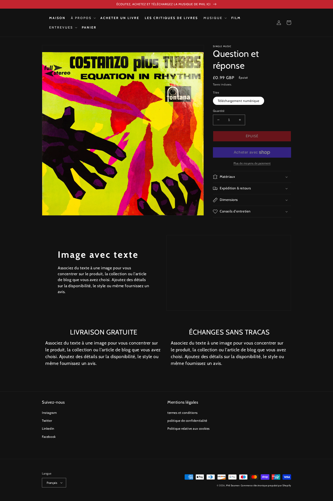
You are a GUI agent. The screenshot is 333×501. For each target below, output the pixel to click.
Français (52, 482)
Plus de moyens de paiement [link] (252, 163)
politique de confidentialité (187, 421)
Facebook (49, 437)
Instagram (49, 413)
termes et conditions (182, 413)
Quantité (218, 111)
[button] (83, 18)
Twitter (47, 421)
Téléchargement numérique (238, 101)
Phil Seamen (233, 485)
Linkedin (48, 428)
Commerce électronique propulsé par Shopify (266, 485)
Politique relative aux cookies (188, 428)
